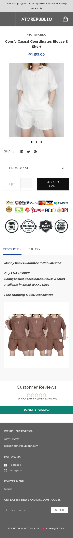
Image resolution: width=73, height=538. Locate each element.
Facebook (15, 464)
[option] (36, 100)
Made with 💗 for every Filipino (47, 528)
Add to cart (53, 184)
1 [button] (31, 142)
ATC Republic (19, 528)
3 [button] (41, 142)
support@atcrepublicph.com (21, 445)
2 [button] (36, 142)
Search (8, 488)
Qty (12, 184)
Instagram (16, 470)
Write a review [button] (36, 410)
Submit (59, 510)
